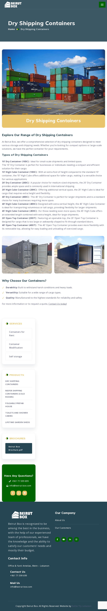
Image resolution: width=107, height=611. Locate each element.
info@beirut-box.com (20, 485)
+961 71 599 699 (20, 481)
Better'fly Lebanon (81, 606)
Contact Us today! (58, 303)
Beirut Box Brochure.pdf (16, 448)
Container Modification (16, 346)
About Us (60, 520)
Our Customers (63, 527)
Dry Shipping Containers (12, 382)
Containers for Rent (16, 333)
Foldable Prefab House (14, 405)
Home (11, 29)
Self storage (15, 356)
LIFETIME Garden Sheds (17, 422)
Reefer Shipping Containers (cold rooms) (15, 393)
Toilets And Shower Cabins (16, 414)
